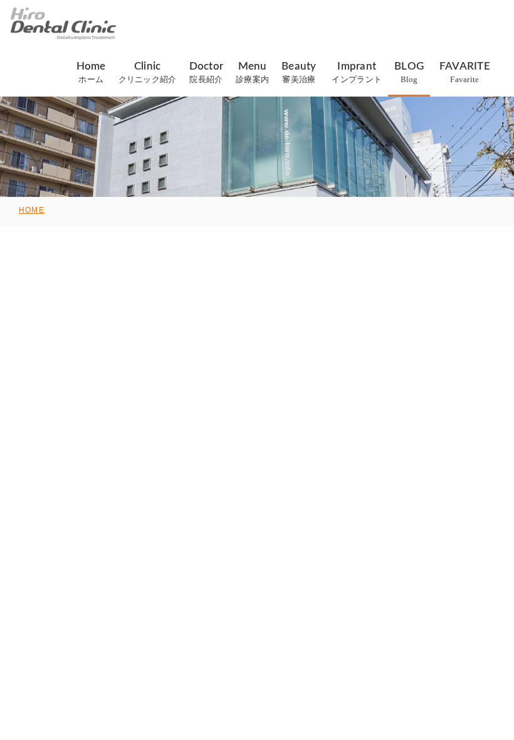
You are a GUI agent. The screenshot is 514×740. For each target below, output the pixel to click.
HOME (32, 210)
